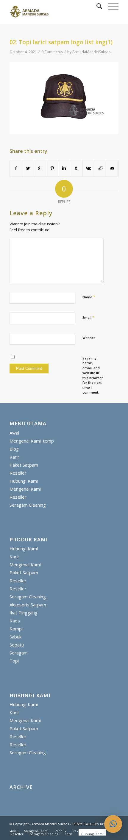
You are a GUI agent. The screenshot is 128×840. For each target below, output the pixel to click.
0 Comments (52, 51)
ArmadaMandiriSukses (91, 51)
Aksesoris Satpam (28, 605)
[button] (113, 824)
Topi (14, 661)
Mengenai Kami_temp (32, 441)
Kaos (15, 621)
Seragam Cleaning (28, 505)
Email (88, 317)
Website (89, 337)
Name (88, 296)
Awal (14, 433)
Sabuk (15, 637)
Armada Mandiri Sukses (50, 824)
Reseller (18, 473)
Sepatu (17, 645)
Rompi (16, 629)
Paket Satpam (24, 465)
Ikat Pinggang (24, 613)
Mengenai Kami (25, 489)
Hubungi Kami (24, 481)
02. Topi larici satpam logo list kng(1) (61, 42)
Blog (14, 449)
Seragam (19, 653)
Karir (14, 457)
